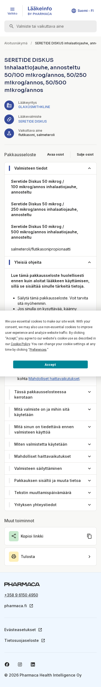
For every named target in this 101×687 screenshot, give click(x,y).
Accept (50, 364)
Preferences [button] (38, 350)
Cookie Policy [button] (20, 344)
